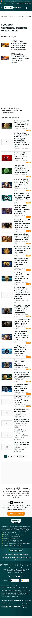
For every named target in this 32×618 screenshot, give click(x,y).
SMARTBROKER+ (25, 543)
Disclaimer (15, 569)
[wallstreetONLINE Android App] (25, 581)
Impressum (6, 569)
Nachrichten (11, 16)
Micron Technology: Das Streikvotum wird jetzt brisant (22, 444)
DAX (22, 406)
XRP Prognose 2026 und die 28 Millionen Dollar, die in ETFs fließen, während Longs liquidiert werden (22, 308)
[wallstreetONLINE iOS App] (15, 581)
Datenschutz (24, 569)
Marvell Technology (19, 438)
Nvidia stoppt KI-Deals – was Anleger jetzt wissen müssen (22, 411)
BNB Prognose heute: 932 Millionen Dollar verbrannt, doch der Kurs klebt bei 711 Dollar (21, 262)
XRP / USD (17, 394)
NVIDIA (21, 417)
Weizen (16, 343)
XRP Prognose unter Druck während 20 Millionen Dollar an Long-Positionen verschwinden (20, 349)
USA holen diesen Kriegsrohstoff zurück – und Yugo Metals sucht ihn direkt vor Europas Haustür (20, 58)
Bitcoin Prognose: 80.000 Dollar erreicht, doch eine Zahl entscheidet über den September (21, 276)
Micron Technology (19, 450)
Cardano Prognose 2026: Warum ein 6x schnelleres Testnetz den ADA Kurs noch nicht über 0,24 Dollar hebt (22, 223)
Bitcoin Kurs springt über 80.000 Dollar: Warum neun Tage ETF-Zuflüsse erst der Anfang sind (22, 209)
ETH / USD (17, 270)
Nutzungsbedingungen (16, 572)
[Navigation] (2, 8)
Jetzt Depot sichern (16, 550)
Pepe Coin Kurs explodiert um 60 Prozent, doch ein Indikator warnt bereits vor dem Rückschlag (22, 168)
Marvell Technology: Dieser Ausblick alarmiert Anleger (20, 432)
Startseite (3, 16)
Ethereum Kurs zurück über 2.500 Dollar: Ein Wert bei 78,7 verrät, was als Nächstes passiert (21, 183)
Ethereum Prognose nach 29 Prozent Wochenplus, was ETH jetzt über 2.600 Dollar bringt (21, 335)
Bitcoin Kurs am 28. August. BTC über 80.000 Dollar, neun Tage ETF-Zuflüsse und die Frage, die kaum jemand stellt (19, 45)
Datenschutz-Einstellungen (15, 571)
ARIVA (23, 587)
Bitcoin (16, 190)
